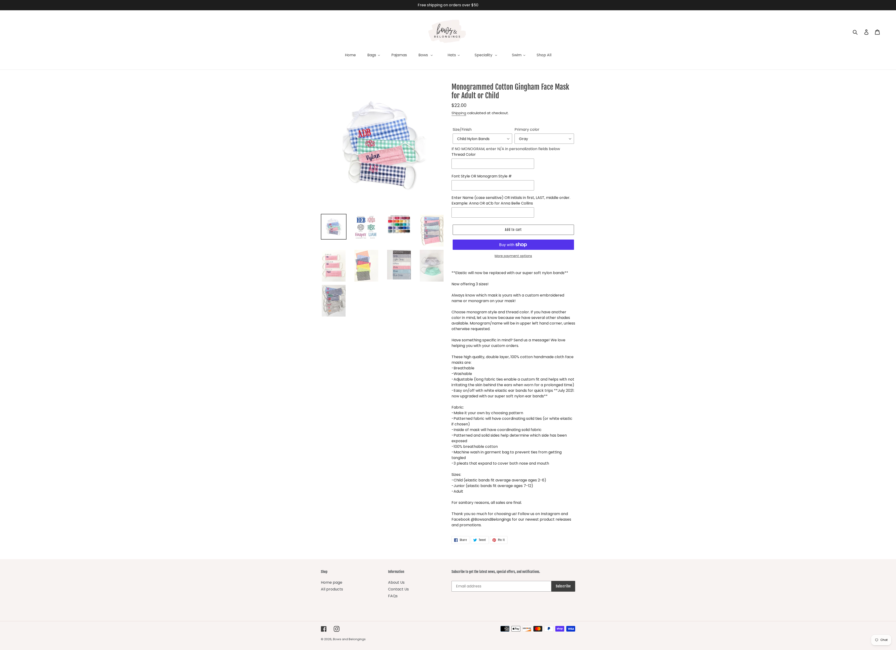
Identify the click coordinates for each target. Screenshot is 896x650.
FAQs (393, 596)
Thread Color (464, 154)
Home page (331, 582)
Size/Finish (462, 129)
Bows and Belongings (349, 639)
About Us (396, 582)
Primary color (526, 129)
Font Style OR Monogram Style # (482, 176)
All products (332, 589)
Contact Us (398, 589)
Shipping (459, 112)
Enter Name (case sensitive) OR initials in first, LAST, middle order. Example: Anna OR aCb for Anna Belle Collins (511, 200)
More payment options (513, 256)
